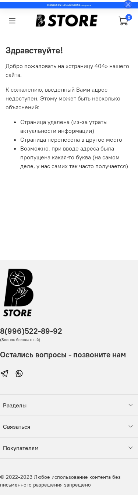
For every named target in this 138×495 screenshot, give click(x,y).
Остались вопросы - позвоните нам (63, 355)
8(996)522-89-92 (31, 331)
